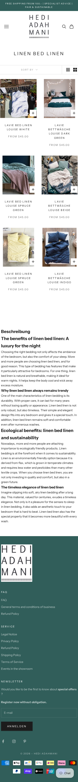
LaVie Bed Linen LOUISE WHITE (18, 127)
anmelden (17, 726)
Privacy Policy (10, 641)
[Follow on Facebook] (3, 741)
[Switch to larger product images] (68, 69)
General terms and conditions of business (28, 607)
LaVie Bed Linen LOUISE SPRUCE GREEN (18, 206)
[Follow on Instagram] (14, 741)
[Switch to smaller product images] (75, 69)
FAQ (4, 600)
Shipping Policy (11, 655)
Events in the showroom (17, 669)
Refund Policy (10, 614)
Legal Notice (9, 634)
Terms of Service (12, 662)
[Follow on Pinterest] (25, 741)
